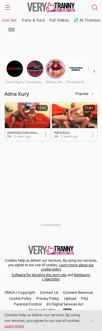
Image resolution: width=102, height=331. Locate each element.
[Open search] (95, 7)
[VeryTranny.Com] (51, 7)
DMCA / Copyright (20, 292)
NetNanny (82, 274)
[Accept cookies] (92, 320)
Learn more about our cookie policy (67, 267)
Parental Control (28, 304)
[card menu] (45, 135)
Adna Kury (62, 132)
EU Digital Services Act (64, 304)
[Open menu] (7, 7)
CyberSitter (51, 279)
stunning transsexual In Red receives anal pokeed (23, 132)
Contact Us (49, 292)
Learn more (14, 325)
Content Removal (78, 292)
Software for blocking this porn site (39, 274)
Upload (70, 298)
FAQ (84, 298)
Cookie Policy (20, 298)
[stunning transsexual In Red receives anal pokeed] (27, 122)
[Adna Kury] (74, 122)
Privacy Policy (47, 298)
